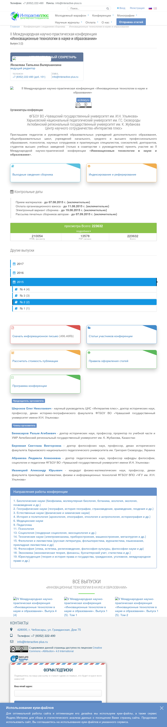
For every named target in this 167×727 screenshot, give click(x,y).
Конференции (101, 15)
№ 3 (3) (24, 295)
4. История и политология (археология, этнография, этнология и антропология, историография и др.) (82, 516)
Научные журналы (67, 22)
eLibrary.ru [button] (83, 100)
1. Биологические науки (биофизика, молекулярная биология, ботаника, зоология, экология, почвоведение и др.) (75, 503)
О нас (105, 22)
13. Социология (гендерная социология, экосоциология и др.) (54, 533)
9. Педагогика (22, 525)
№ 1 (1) (24, 308)
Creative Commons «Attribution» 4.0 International (65, 649)
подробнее (83, 231)
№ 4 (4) (24, 289)
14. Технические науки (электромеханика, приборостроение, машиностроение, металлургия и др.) (79, 536)
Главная (15, 26)
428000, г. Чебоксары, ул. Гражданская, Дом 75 (49, 629)
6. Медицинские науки (28, 521)
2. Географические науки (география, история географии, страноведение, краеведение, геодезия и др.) (83, 509)
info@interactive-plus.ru (32, 642)
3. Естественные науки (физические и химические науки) (51, 513)
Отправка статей (131, 22)
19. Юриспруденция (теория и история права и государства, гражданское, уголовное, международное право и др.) (82, 558)
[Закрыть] (161, 708)
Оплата (91, 22)
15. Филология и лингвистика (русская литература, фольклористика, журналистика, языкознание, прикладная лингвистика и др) (78, 542)
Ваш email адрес (23, 686)
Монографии (125, 15)
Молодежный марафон (70, 15)
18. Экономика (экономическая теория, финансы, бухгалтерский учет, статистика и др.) (72, 552)
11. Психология (23, 528)
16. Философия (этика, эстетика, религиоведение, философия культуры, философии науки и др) (78, 548)
